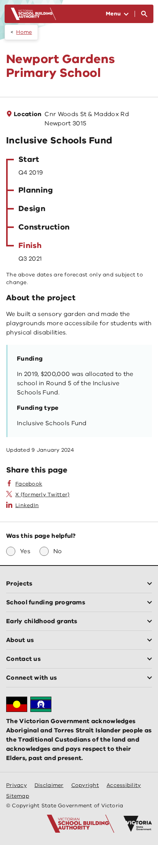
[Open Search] (144, 14)
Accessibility (124, 785)
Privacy (16, 785)
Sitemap (17, 796)
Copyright (85, 785)
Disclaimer (49, 785)
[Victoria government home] (137, 824)
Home (24, 32)
